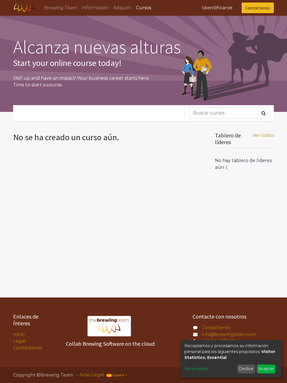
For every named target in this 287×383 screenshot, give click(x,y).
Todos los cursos (45, 113)
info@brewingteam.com (229, 334)
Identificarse (217, 7)
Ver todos (263, 135)
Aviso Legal (91, 374)
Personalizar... (197, 368)
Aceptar (266, 368)
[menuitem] (60, 7)
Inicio (19, 334)
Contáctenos (257, 8)
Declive (246, 368)
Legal (19, 341)
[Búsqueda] (263, 113)
